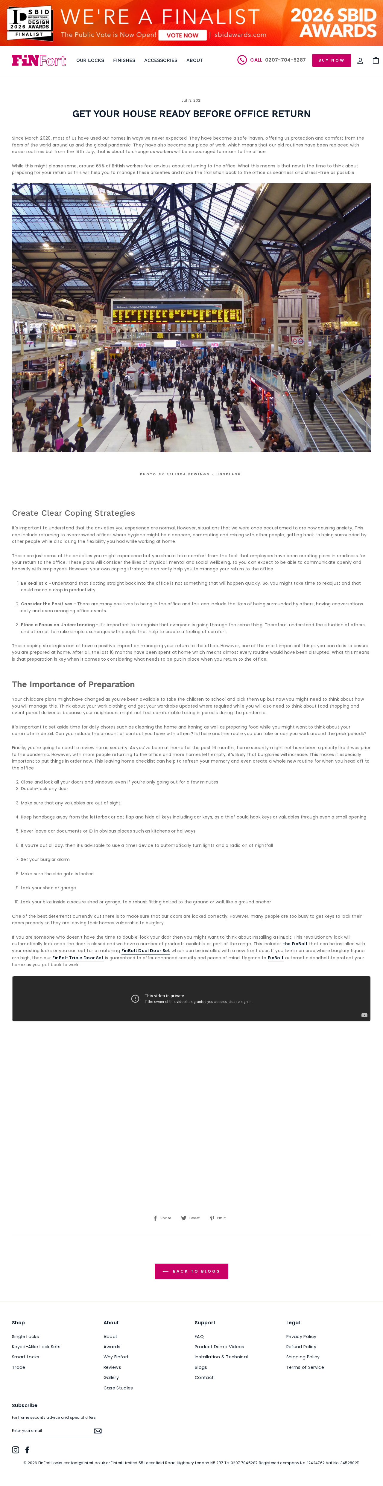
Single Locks (25, 1337)
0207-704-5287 (278, 59)
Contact (204, 1377)
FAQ (199, 1337)
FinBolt (276, 958)
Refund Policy (301, 1347)
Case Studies (118, 1388)
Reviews (112, 1367)
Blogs (201, 1367)
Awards (112, 1347)
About (194, 60)
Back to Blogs (196, 1271)
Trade (18, 1367)
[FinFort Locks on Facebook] (27, 1449)
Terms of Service (305, 1367)
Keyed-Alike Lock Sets (36, 1347)
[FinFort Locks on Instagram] (15, 1449)
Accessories (160, 60)
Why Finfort (116, 1357)
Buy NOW (331, 60)
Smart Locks (25, 1357)
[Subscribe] (98, 1431)
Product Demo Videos (219, 1347)
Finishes (124, 60)
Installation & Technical (221, 1357)
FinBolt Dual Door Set (145, 951)
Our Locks (90, 60)
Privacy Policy (301, 1337)
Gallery (111, 1377)
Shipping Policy (303, 1357)
